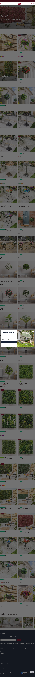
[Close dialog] (33, 331)
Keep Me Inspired (9, 341)
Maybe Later (9, 344)
